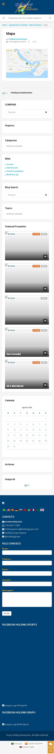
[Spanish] (12, 510)
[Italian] (29, 510)
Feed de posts (12, 168)
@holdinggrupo (23, 724)
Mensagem (8, 590)
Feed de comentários (14, 171)
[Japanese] (42, 510)
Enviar (7, 613)
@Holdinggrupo (12, 536)
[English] (8, 510)
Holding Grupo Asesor (15, 533)
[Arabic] (37, 510)
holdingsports (22, 706)
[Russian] (21, 510)
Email (5, 569)
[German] (16, 510)
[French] (33, 510)
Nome (5, 548)
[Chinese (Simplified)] (25, 510)
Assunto (7, 580)
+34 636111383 (12, 525)
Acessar (9, 164)
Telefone (7, 559)
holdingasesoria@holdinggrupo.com (21, 529)
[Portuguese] (4, 510)
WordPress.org (12, 175)
